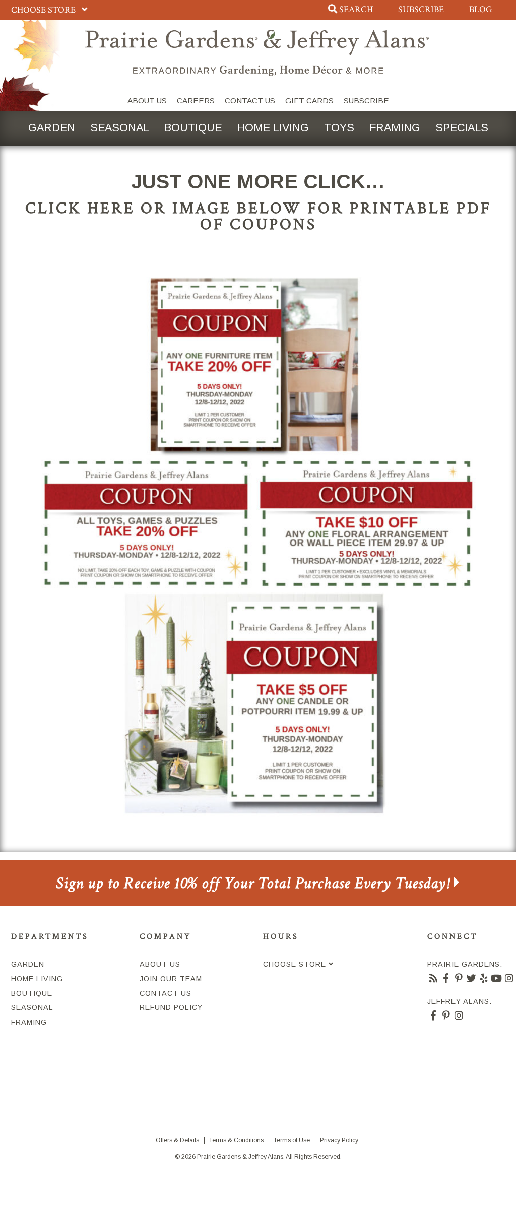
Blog (480, 9)
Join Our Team (171, 979)
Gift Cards (309, 100)
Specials (461, 127)
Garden (51, 127)
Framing (394, 127)
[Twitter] (471, 979)
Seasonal (119, 127)
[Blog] (433, 979)
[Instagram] (509, 979)
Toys (339, 127)
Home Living (273, 127)
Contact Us (250, 100)
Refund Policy (171, 1007)
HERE (111, 208)
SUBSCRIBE (366, 100)
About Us (147, 100)
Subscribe (421, 9)
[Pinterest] (459, 979)
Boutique (193, 127)
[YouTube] (496, 979)
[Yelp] (484, 979)
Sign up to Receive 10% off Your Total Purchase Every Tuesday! (255, 883)
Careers (196, 100)
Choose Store (44, 10)
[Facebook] (446, 979)
